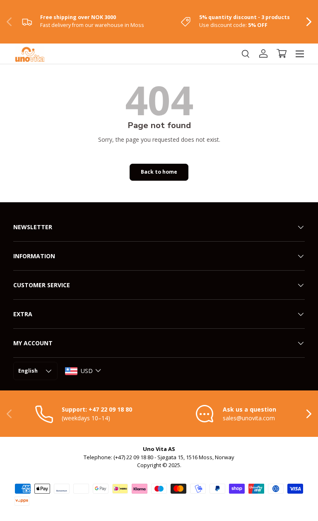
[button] (281, 53)
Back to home (159, 171)
